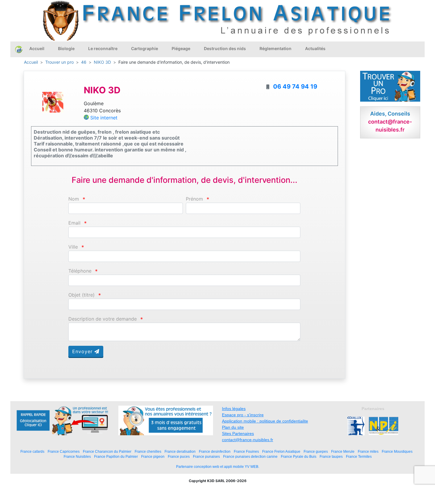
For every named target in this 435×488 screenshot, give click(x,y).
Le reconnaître (102, 48)
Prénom (194, 199)
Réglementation (275, 48)
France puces (179, 456)
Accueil (36, 48)
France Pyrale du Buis (298, 456)
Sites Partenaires (238, 433)
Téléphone (79, 271)
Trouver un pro (59, 62)
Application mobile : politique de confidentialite (265, 421)
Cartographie (144, 48)
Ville (73, 247)
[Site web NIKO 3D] (53, 102)
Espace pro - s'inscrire (243, 414)
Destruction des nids (225, 48)
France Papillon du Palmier (116, 456)
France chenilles (148, 451)
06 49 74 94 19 (295, 86)
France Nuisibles (77, 456)
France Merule (343, 451)
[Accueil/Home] (18, 49)
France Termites (359, 456)
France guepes (316, 451)
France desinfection (215, 451)
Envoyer (83, 351)
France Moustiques (397, 451)
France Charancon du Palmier (107, 451)
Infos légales (234, 408)
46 (83, 62)
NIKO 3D (102, 62)
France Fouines (246, 451)
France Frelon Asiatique (281, 451)
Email (74, 223)
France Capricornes (64, 451)
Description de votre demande (102, 319)
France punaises (206, 456)
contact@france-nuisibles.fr (247, 439)
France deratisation (180, 451)
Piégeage (181, 48)
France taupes (331, 456)
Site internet (103, 118)
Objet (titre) (81, 295)
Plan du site (233, 427)
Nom (73, 199)
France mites (368, 451)
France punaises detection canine (250, 456)
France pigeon (153, 456)
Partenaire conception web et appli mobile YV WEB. (217, 467)
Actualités (315, 48)
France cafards (32, 451)
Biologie (66, 48)
